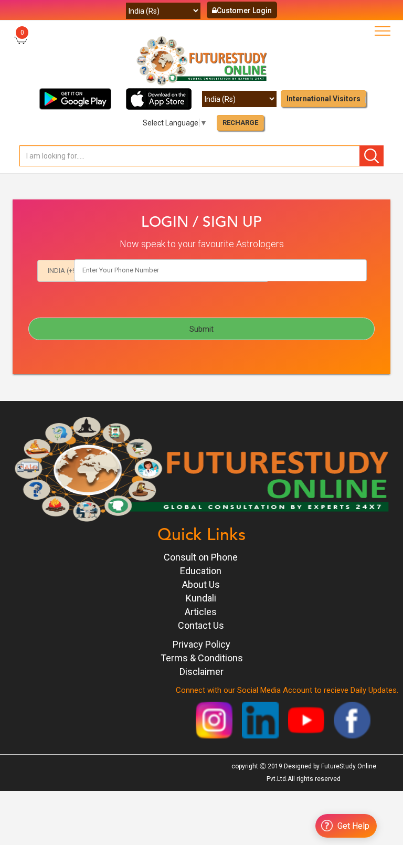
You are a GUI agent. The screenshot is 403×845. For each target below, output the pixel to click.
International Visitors (323, 98)
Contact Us (201, 625)
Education (200, 570)
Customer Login (244, 10)
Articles (201, 611)
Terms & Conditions (202, 657)
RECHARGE (240, 122)
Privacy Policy (201, 644)
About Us (201, 584)
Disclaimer (201, 671)
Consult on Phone (201, 557)
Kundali (201, 598)
